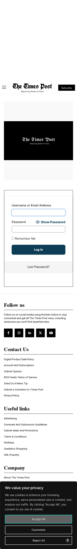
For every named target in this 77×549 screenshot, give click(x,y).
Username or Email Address (31, 205)
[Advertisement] (38, 40)
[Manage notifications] (68, 540)
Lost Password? (38, 267)
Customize (38, 529)
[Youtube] (51, 333)
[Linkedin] (29, 333)
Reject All (39, 540)
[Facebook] (8, 333)
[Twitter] (40, 333)
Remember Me (25, 238)
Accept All (38, 519)
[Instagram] (19, 333)
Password (19, 222)
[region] (38, 515)
